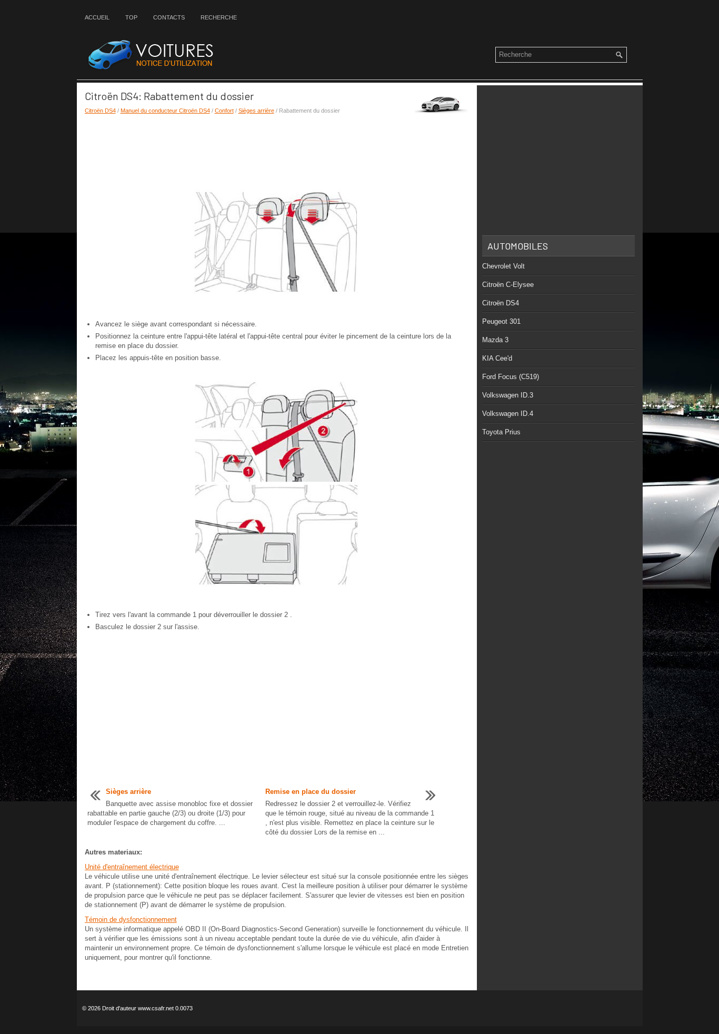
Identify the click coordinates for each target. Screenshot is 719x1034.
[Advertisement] (277, 151)
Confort (224, 110)
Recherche (219, 17)
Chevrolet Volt (503, 266)
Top (131, 17)
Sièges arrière (256, 110)
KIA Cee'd (497, 358)
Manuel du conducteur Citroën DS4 (165, 110)
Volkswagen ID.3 (507, 395)
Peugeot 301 (501, 321)
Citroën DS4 (100, 110)
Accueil (97, 17)
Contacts (169, 17)
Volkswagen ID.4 (507, 413)
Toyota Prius (501, 432)
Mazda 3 (495, 340)
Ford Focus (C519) (510, 377)
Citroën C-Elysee (508, 285)
